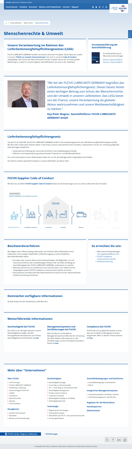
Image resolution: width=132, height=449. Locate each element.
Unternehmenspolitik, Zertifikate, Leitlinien (103, 394)
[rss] (107, 440)
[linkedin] (119, 440)
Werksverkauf (93, 410)
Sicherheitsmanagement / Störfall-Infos (102, 397)
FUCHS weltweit (14, 404)
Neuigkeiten (13, 409)
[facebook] (113, 440)
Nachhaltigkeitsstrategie (57, 382)
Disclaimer (54, 446)
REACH (90, 385)
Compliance (13, 396)
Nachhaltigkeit (54, 378)
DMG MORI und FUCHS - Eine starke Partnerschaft (66, 416)
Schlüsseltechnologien (56, 413)
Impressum (71, 446)
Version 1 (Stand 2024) (111, 62)
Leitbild (11, 393)
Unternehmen (15, 23)
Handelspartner (94, 406)
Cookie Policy (80, 446)
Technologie (52, 406)
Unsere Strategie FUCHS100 (19, 390)
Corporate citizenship (56, 396)
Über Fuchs (28, 23)
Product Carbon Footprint (58, 393)
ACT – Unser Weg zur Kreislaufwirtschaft (63, 388)
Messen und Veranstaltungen (19, 418)
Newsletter (13, 416)
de (6, 23)
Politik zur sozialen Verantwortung (30, 57)
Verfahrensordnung (105, 261)
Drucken (94, 446)
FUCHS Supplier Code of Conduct (39, 184)
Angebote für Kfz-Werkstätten (101, 402)
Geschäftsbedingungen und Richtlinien (105, 378)
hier (37, 338)
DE (103, 7)
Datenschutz (63, 446)
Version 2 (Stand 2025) (111, 60)
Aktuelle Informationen (17, 413)
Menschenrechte (41, 23)
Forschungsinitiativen (56, 418)
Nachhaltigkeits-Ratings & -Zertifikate (62, 398)
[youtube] (125, 440)
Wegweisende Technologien (58, 410)
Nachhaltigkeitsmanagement (59, 390)
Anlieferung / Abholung (17, 388)
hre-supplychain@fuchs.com (108, 254)
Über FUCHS (13, 378)
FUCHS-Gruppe (14, 382)
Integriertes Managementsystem (102, 390)
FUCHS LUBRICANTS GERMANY (20, 385)
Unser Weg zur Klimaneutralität (60, 385)
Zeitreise (12, 401)
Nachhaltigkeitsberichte (57, 401)
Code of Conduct (70, 57)
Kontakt (88, 446)
